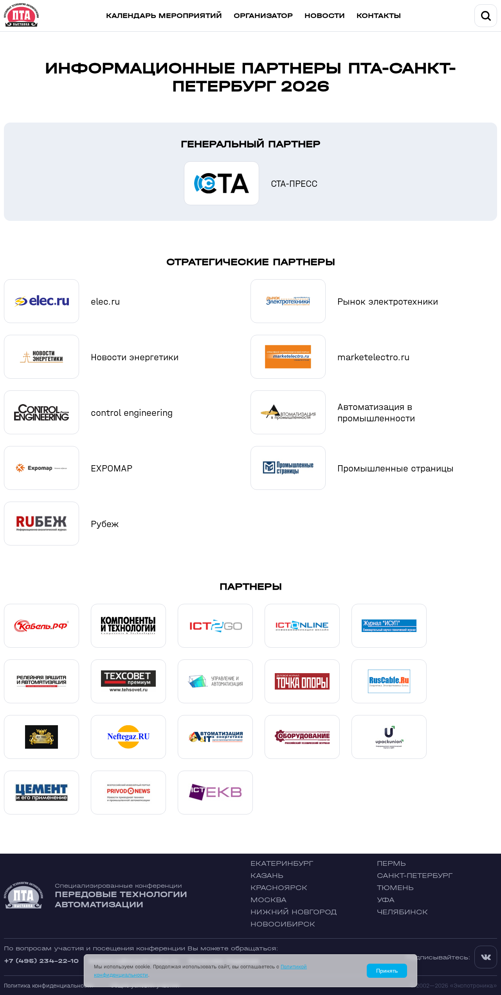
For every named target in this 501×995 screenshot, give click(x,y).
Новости (325, 16)
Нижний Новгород (293, 912)
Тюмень (395, 888)
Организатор (263, 16)
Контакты (379, 16)
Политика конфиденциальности (48, 985)
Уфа (386, 900)
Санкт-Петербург (414, 876)
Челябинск (402, 912)
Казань (266, 876)
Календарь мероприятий (164, 16)
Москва (268, 900)
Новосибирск (282, 924)
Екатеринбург (281, 864)
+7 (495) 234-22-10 (41, 960)
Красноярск (278, 888)
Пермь (391, 864)
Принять (387, 971)
